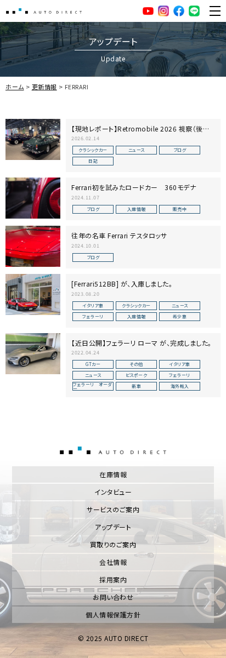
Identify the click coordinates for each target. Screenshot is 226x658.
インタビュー (113, 491)
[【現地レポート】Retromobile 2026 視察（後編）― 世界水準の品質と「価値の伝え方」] (32, 139)
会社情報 (113, 562)
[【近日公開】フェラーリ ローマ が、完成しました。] (32, 353)
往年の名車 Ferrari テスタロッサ (119, 235)
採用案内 (113, 579)
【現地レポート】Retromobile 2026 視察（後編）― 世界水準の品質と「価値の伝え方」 (142, 133)
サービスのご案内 (113, 509)
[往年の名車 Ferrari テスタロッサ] (32, 246)
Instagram (163, 10)
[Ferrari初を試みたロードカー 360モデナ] (32, 198)
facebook (178, 10)
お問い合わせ (113, 597)
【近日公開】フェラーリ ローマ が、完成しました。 (141, 342)
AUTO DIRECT (43, 11)
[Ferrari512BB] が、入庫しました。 (121, 283)
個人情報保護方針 (113, 614)
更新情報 (44, 86)
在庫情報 (113, 474)
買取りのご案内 (113, 544)
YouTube (148, 10)
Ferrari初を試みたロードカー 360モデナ (133, 187)
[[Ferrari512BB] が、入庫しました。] (32, 294)
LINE (194, 10)
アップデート (113, 526)
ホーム (14, 86)
